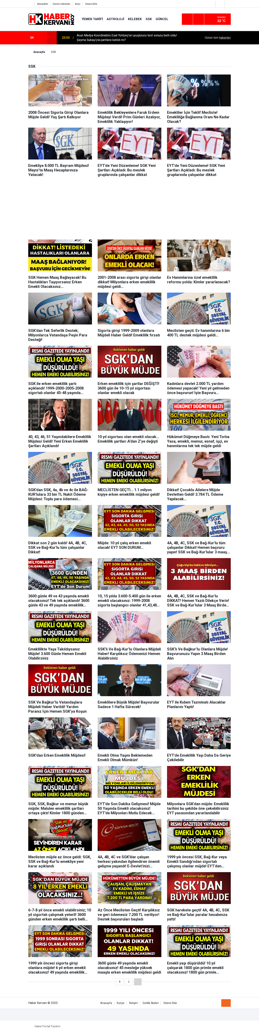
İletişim (133, 1003)
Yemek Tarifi (92, 19)
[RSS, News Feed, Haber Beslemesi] (226, 1003)
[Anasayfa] (30, 3)
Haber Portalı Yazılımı (47, 1026)
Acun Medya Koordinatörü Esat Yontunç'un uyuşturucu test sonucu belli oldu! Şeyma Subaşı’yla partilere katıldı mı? (127, 38)
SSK (149, 19)
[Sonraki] (137, 982)
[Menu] (187, 19)
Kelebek (135, 19)
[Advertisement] (129, 207)
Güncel (162, 19)
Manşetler (42, 3)
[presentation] (42, 37)
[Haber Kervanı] (51, 19)
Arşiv (77, 3)
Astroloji (115, 19)
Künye (120, 1003)
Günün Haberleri (61, 3)
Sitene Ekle (91, 3)
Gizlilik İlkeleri (151, 1003)
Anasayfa (106, 1003)
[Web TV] (219, 3)
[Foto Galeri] (229, 3)
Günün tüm (218, 37)
